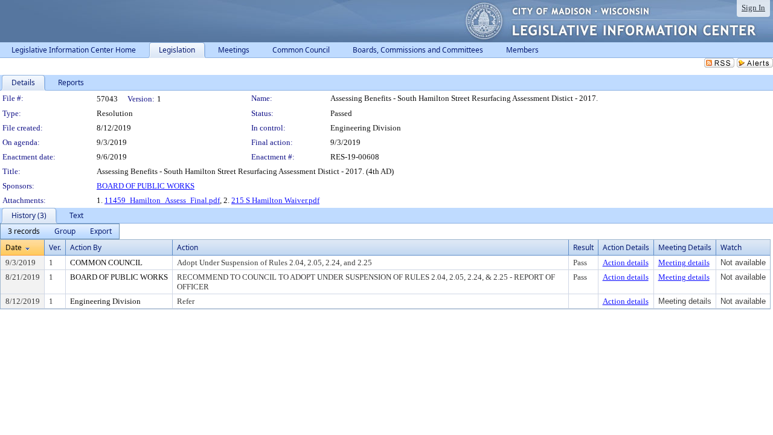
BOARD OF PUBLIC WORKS (145, 185)
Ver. (55, 247)
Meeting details (684, 262)
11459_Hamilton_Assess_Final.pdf (162, 200)
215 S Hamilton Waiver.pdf (275, 200)
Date (13, 247)
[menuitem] (24, 231)
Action (187, 247)
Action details (626, 262)
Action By (85, 247)
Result (583, 247)
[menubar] (60, 231)
